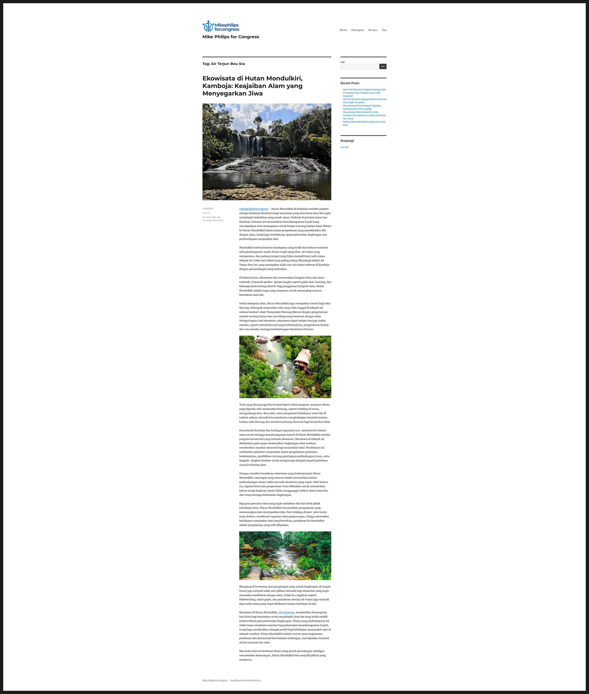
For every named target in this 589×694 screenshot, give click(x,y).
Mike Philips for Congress (230, 36)
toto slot (345, 147)
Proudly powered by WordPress (245, 680)
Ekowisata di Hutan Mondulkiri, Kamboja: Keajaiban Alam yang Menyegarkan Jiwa (252, 85)
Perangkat (357, 30)
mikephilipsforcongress (253, 208)
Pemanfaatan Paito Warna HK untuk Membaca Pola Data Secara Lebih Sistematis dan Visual (364, 115)
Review (372, 30)
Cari (343, 62)
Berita (343, 30)
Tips (384, 30)
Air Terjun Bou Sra (211, 217)
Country (206, 213)
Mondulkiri (218, 220)
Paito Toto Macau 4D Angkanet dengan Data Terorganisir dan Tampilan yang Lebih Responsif (364, 92)
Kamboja (207, 220)
